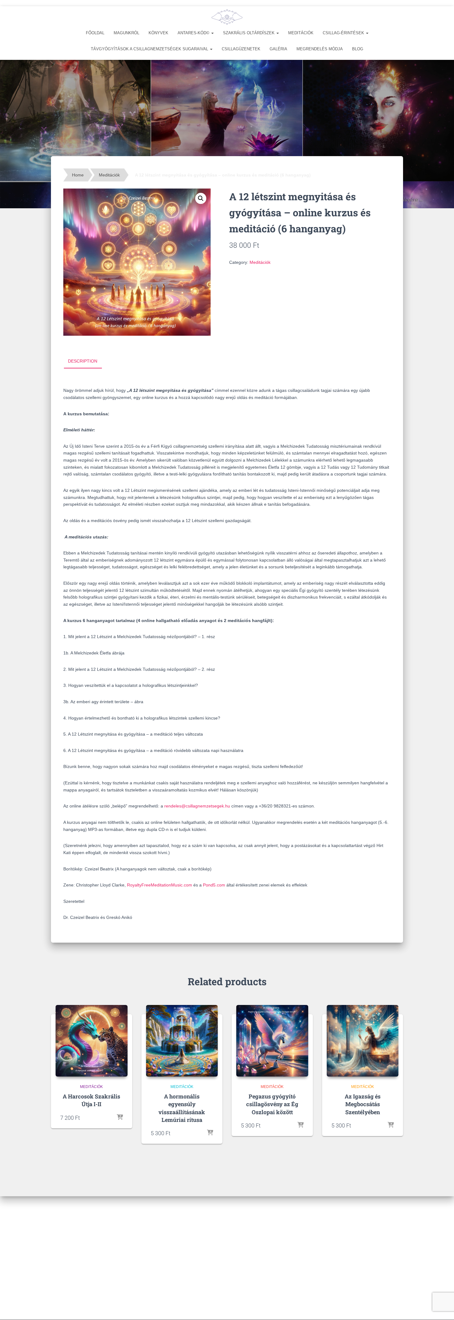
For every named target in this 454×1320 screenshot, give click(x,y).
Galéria (278, 49)
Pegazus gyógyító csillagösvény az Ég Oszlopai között (272, 1104)
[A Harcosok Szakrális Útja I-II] (92, 1041)
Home (78, 174)
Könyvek (158, 33)
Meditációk (300, 33)
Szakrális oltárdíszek (249, 33)
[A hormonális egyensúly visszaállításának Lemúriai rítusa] (182, 1041)
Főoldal (95, 33)
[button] (212, 33)
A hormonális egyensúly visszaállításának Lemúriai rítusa (181, 1108)
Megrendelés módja (319, 49)
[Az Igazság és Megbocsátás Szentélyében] (363, 1041)
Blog (357, 49)
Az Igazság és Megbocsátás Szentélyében (362, 1104)
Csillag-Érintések (344, 33)
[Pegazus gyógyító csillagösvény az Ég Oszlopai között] (272, 1041)
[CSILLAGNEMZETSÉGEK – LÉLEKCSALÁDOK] (227, 17)
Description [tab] (82, 361)
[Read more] (120, 1118)
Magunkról (126, 33)
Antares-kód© (194, 33)
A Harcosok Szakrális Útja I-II (91, 1100)
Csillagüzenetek (241, 49)
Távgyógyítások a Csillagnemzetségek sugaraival (150, 49)
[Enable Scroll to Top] (442, 1307)
